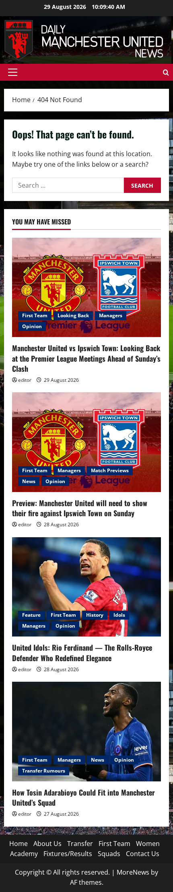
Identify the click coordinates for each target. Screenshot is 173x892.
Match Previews (110, 470)
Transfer (80, 843)
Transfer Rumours (43, 770)
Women (148, 843)
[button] (12, 72)
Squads (109, 853)
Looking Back (73, 315)
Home (18, 843)
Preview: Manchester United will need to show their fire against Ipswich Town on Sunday (79, 508)
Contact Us (142, 853)
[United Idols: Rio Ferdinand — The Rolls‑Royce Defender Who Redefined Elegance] (86, 587)
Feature (31, 614)
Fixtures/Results (67, 853)
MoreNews (133, 872)
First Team (34, 315)
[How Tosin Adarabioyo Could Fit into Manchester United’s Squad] (86, 731)
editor (24, 380)
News (28, 481)
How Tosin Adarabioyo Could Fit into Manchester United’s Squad (83, 797)
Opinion (32, 326)
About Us (47, 843)
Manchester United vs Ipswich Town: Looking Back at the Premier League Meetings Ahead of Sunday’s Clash (86, 358)
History (94, 614)
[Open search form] (166, 72)
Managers (110, 315)
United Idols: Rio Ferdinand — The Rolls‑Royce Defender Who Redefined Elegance (82, 652)
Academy (24, 853)
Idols (119, 614)
